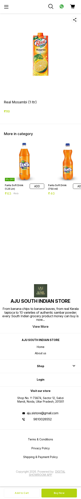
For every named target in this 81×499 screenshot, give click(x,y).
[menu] (6, 7)
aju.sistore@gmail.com (42, 413)
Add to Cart (22, 492)
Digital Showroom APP (47, 473)
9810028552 (42, 419)
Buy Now (59, 492)
